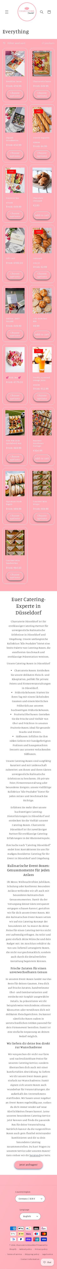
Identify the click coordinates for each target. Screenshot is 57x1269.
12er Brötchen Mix (40, 319)
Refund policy (25, 1249)
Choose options (15, 94)
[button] (6, 12)
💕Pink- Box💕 (13, 377)
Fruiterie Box (12, 198)
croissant (37, 258)
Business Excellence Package (38, 443)
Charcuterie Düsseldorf (26, 1245)
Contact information (30, 1259)
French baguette (41, 137)
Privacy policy (41, 1249)
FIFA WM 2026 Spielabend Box (13, 441)
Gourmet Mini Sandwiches (13, 561)
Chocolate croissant (38, 199)
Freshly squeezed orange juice (41, 379)
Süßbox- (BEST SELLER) (13, 319)
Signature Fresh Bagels (14, 502)
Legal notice (47, 1254)
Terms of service (14, 1254)
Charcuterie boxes (42, 81)
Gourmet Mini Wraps (40, 502)
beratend (35, 1155)
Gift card (10, 258)
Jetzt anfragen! (28, 1164)
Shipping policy (32, 1254)
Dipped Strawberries (12, 139)
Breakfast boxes (14, 81)
